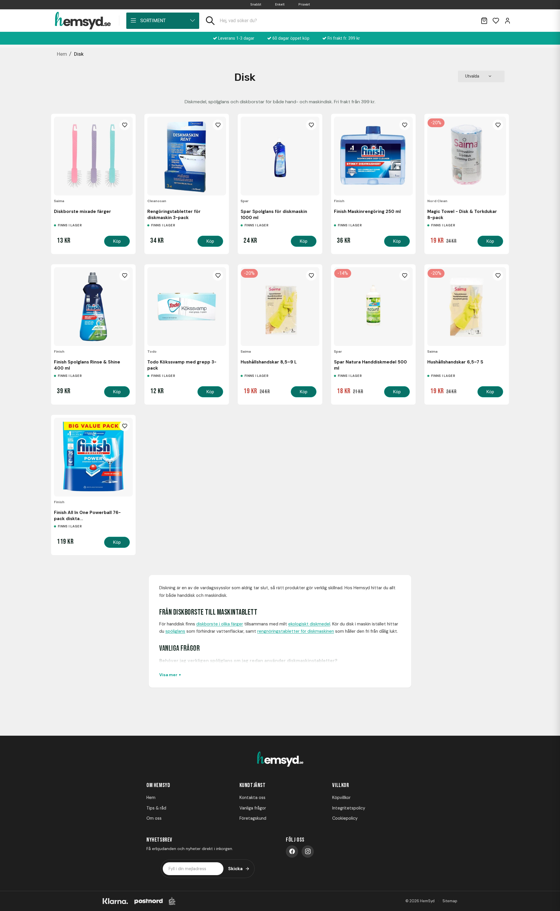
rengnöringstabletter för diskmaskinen (295, 631)
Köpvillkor (341, 797)
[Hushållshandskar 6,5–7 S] (466, 306)
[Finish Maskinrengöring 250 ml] (373, 156)
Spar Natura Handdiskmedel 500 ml (370, 365)
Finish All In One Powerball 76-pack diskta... (87, 515)
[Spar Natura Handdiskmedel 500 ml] (373, 306)
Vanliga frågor (252, 808)
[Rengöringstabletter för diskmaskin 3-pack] (186, 156)
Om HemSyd (158, 785)
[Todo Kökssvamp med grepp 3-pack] (186, 306)
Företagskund (252, 818)
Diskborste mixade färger (82, 211)
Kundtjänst (252, 785)
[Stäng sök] (469, 21)
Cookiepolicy (345, 818)
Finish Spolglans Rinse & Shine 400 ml (87, 365)
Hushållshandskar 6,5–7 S (455, 362)
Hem (150, 797)
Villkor (340, 785)
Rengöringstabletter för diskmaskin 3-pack (174, 214)
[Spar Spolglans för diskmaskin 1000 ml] (280, 156)
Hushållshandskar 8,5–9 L (269, 362)
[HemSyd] (280, 759)
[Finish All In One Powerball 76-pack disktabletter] (93, 457)
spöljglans (175, 631)
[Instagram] (308, 851)
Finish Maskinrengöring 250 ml (367, 211)
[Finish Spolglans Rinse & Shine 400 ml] (93, 306)
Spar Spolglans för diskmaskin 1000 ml (274, 214)
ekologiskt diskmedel (309, 624)
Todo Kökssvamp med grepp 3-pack (181, 365)
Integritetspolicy (348, 808)
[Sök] (210, 21)
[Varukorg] (484, 20)
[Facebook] (292, 851)
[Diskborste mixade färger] (93, 156)
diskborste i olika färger (219, 624)
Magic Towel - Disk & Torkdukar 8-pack (462, 214)
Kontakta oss (252, 797)
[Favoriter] (495, 20)
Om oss (154, 818)
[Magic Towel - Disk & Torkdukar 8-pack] (466, 156)
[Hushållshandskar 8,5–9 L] (280, 306)
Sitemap (449, 900)
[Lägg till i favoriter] (124, 125)
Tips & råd (156, 808)
